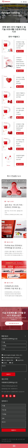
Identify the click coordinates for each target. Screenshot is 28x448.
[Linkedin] (6, 396)
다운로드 (20, 51)
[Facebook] (3, 396)
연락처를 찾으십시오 (14, 323)
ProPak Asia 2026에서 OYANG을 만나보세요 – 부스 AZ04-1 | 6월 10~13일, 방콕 (13, 246)
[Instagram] (14, 396)
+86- (9, 388)
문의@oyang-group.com (11, 386)
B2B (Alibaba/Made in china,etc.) (11, 357)
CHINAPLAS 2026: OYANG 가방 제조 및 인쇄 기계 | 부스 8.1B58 (14, 287)
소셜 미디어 (20, 360)
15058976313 (14, 388)
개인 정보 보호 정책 (6, 441)
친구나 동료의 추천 (8, 360)
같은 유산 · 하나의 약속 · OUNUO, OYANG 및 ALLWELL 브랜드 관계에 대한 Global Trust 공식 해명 (14, 206)
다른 (11, 363)
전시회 (5, 363)
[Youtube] (10, 396)
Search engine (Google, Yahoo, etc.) (12, 355)
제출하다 (8, 374)
